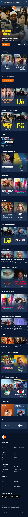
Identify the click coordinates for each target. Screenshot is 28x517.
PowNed (16, 449)
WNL (15, 454)
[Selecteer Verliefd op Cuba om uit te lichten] (19, 47)
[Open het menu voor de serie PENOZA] (25, 228)
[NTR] (7, 425)
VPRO (15, 452)
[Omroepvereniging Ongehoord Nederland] (20, 425)
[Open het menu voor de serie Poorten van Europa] (12, 271)
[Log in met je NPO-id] (25, 7)
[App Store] (6, 496)
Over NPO (4, 466)
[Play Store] (15, 496)
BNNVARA (4, 447)
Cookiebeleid (4, 507)
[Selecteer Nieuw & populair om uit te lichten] (24, 47)
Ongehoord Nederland (19, 447)
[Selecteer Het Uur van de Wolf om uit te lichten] (14, 47)
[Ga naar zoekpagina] (22, 7)
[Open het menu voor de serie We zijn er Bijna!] (12, 55)
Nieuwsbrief (16, 466)
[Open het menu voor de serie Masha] (12, 356)
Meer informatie (6, 3)
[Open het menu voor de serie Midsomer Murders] (12, 203)
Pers (2, 471)
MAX (3, 457)
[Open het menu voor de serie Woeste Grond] (12, 89)
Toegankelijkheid (5, 469)
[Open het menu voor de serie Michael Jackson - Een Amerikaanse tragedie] (25, 271)
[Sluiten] (26, 1)
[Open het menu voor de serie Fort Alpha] (25, 89)
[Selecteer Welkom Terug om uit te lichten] (4, 47)
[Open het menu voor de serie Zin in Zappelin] (25, 356)
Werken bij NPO (17, 469)
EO (2, 449)
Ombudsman (17, 484)
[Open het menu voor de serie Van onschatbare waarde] (25, 55)
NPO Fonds (16, 481)
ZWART (16, 457)
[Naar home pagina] (14, 7)
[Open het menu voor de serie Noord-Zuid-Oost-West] (25, 155)
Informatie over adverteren (13, 507)
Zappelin (3, 479)
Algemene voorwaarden (6, 505)
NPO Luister (4, 489)
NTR (15, 445)
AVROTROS (4, 445)
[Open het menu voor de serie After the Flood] (25, 203)
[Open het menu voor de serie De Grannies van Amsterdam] (25, 179)
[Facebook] (22, 513)
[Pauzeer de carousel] (24, 44)
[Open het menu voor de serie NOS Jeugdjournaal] (25, 380)
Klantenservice (17, 471)
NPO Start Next (5, 484)
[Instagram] (25, 513)
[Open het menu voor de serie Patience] (12, 155)
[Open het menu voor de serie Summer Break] (12, 380)
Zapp (3, 481)
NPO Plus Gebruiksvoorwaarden (19, 505)
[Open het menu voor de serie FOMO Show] (12, 179)
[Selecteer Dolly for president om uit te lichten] (9, 47)
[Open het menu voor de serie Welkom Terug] (12, 113)
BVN (2, 486)
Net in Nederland (17, 486)
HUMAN (3, 452)
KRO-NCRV (4, 454)
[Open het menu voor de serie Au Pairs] (25, 295)
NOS (2, 459)
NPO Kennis (16, 479)
